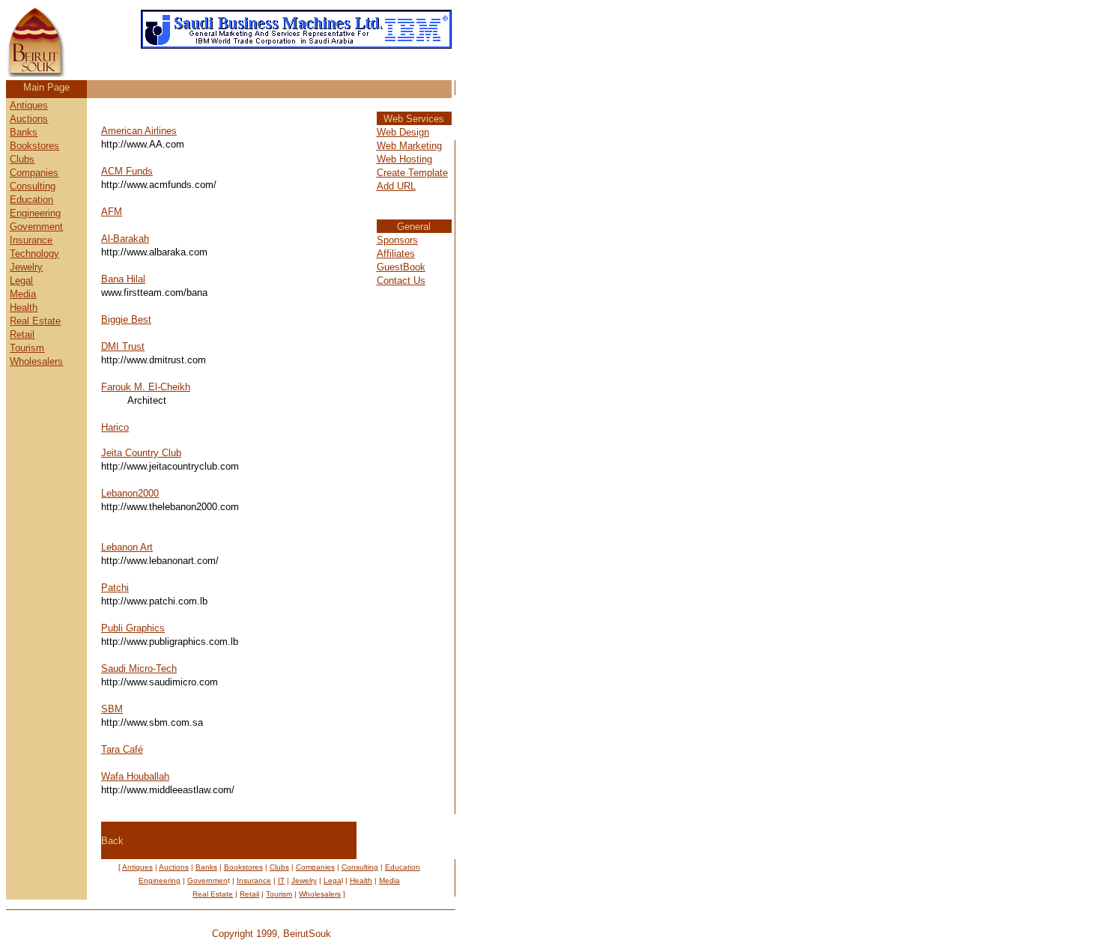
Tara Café (122, 749)
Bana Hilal (123, 279)
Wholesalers (36, 361)
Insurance (31, 240)
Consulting (32, 186)
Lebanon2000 (130, 493)
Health (23, 307)
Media (23, 294)
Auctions (29, 118)
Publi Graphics (133, 628)
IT (281, 880)
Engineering (35, 213)
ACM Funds (127, 171)
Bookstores (34, 145)
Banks (23, 132)
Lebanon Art (127, 547)
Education (31, 199)
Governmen (35, 226)
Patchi (115, 587)
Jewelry (26, 267)
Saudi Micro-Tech (139, 668)
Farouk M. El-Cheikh (145, 386)
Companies (34, 172)
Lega (333, 880)
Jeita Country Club (141, 452)
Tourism (27, 348)
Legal (21, 280)
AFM (111, 211)
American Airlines (139, 130)
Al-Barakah (125, 238)
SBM (112, 709)
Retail (22, 334)
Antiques (29, 105)
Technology (34, 253)
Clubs (22, 159)
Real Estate (35, 321)
